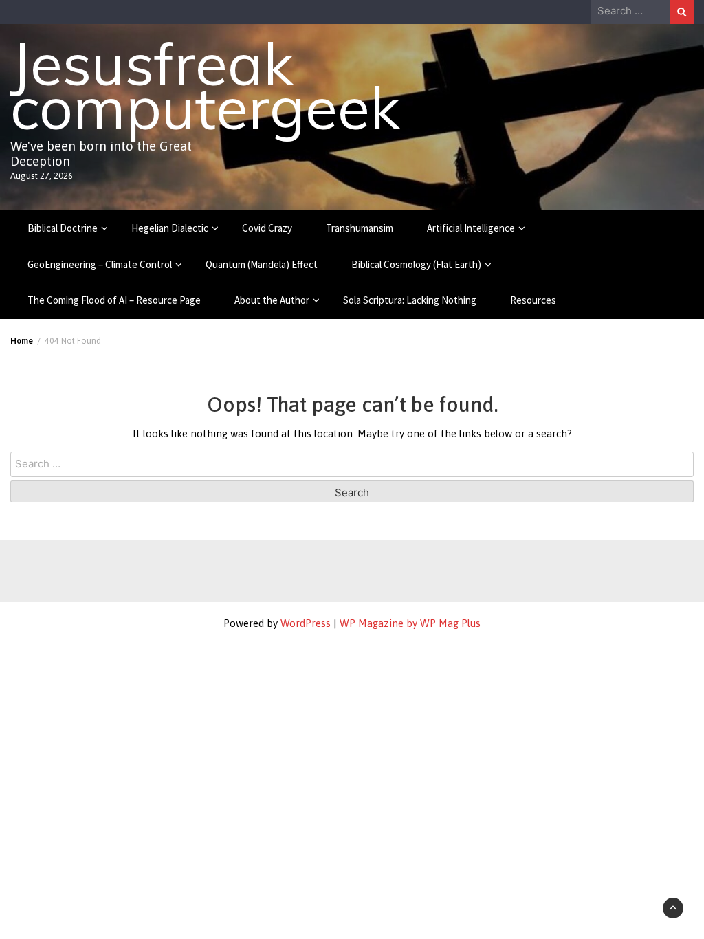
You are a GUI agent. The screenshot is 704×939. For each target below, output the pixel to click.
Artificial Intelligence (471, 227)
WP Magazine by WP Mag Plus (410, 623)
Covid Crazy (267, 227)
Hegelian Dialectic (169, 227)
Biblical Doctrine (63, 227)
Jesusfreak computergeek (205, 85)
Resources (533, 300)
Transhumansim (359, 227)
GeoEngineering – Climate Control (100, 264)
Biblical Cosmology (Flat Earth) (416, 264)
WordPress (305, 623)
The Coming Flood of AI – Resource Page (114, 300)
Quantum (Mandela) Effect (262, 264)
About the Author (271, 300)
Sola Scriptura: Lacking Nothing (409, 300)
